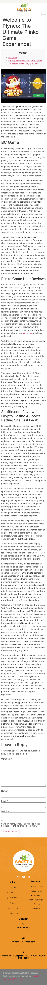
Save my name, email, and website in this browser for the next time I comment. (20, 825)
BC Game (12, 57)
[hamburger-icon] (44, 14)
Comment (6, 759)
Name (4, 791)
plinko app (28, 333)
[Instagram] (28, 876)
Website (5, 811)
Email (4, 801)
